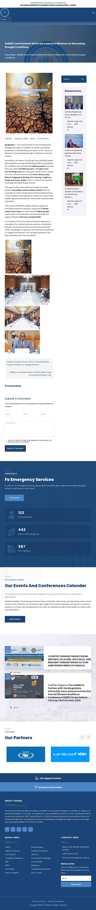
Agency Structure (12, 851)
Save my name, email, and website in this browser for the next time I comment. (30, 441)
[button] (82, 737)
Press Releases (37, 847)
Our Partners (10, 854)
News (13, 55)
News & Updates (12, 873)
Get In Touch (36, 873)
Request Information (50, 787)
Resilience (35, 865)
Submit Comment (15, 448)
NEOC (7, 865)
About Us (35, 854)
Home (7, 55)
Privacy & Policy (38, 901)
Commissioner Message (41, 858)
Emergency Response (14, 858)
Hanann (8, 138)
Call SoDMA (14, 498)
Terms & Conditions (56, 901)
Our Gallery (10, 869)
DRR (6, 862)
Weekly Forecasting (39, 851)
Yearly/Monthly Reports (40, 869)
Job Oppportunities (50, 778)
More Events (14, 619)
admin (15, 707)
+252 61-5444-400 (70, 854)
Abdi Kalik (17, 672)
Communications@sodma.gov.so (76, 858)
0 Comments (43, 138)
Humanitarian (36, 862)
